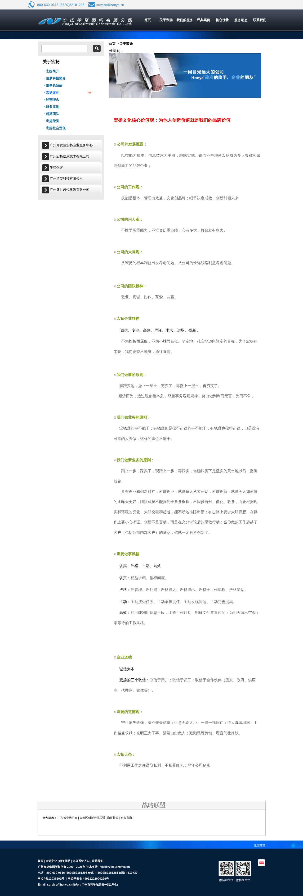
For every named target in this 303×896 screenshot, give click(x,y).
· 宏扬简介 (51, 71)
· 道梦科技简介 (55, 78)
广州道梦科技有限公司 (66, 178)
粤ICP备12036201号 (51, 878)
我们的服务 (185, 20)
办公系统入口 (81, 861)
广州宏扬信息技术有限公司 (69, 156)
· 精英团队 (51, 114)
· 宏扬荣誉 (51, 121)
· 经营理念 (51, 99)
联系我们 (259, 20)
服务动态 (241, 20)
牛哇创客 (56, 167)
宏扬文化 (51, 861)
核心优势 (222, 20)
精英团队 (65, 861)
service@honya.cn (110, 5)
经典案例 (203, 20)
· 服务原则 (51, 107)
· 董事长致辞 (53, 85)
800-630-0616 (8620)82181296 (61, 5)
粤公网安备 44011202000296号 (88, 878)
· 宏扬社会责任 (55, 128)
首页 (147, 20)
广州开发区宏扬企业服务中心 (71, 145)
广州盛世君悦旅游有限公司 (69, 190)
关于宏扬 (166, 20)
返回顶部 (259, 845)
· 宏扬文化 (51, 92)
